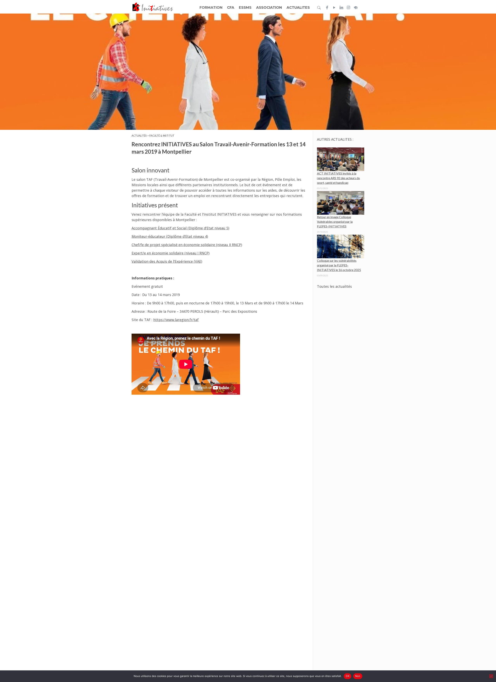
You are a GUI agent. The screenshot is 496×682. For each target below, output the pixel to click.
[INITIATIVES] (153, 7)
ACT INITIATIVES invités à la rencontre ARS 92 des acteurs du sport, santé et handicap (338, 177)
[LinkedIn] (341, 7)
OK (347, 676)
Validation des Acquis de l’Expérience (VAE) (167, 261)
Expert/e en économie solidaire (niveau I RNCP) (170, 253)
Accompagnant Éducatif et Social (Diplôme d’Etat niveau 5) (180, 228)
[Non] (491, 676)
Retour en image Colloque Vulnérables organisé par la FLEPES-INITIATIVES (335, 221)
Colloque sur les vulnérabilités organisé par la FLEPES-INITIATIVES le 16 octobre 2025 (339, 265)
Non (357, 676)
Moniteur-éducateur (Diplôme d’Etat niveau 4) (170, 236)
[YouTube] (334, 7)
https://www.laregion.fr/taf (176, 319)
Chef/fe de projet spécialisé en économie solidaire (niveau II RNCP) (187, 244)
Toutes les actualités (334, 286)
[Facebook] (327, 7)
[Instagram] (348, 7)
